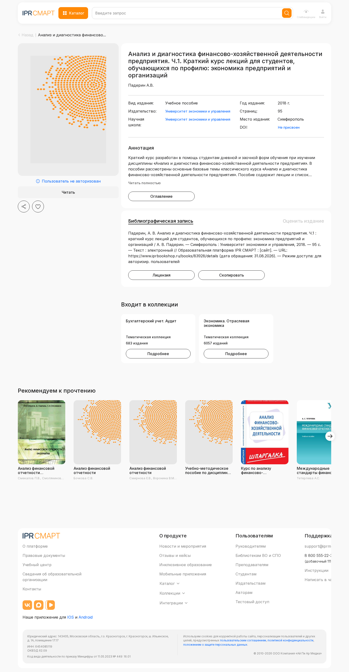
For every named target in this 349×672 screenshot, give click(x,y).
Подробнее (158, 353)
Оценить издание (303, 221)
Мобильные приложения (182, 574)
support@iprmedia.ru (324, 546)
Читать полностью (144, 183)
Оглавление (161, 196)
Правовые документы (44, 555)
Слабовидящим (306, 17)
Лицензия (161, 275)
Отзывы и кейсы (175, 555)
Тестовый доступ (252, 601)
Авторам (244, 592)
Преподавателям (252, 564)
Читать (68, 192)
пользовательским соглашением (243, 640)
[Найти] (287, 13)
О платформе (35, 546)
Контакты (32, 589)
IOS (70, 617)
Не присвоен (289, 127)
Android (86, 617)
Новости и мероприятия (182, 546)
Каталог (76, 13)
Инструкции (316, 570)
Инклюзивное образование (185, 564)
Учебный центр (37, 564)
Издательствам (250, 583)
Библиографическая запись (160, 221)
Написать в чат (319, 579)
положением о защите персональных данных (215, 644)
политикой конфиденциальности (290, 640)
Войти (322, 17)
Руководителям (251, 546)
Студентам (246, 574)
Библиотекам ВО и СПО (258, 555)
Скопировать (231, 275)
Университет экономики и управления (197, 111)
